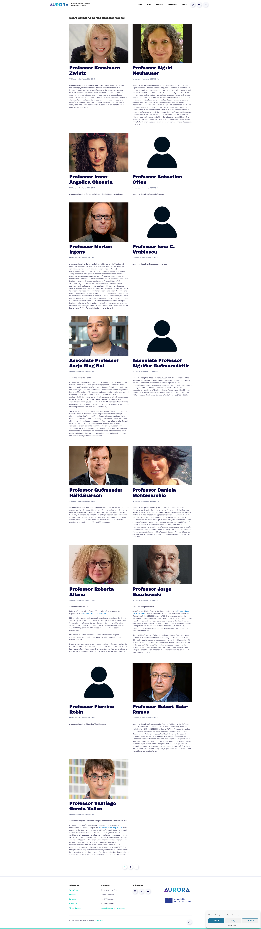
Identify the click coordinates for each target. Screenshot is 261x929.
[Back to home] (59, 4)
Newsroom (73, 903)
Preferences (250, 921)
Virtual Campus (75, 908)
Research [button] (159, 4)
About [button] (184, 4)
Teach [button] (140, 4)
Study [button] (149, 4)
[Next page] (136, 867)
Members (72, 894)
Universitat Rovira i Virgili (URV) (110, 827)
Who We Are (73, 890)
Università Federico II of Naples (94, 613)
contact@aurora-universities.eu (113, 908)
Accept (216, 921)
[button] (211, 4)
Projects (72, 899)
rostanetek (81, 79)
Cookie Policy (232, 925)
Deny (233, 921)
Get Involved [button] (172, 4)
